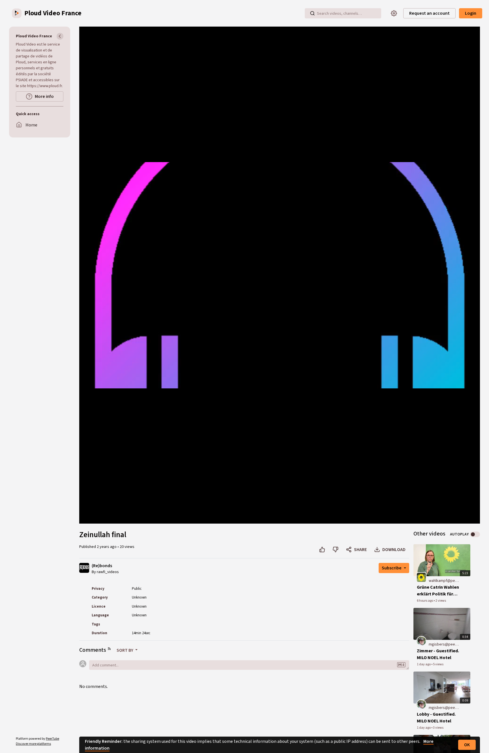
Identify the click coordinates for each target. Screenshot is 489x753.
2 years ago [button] (107, 547)
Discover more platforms (33, 743)
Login (470, 13)
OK (467, 745)
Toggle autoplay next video (475, 534)
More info (44, 96)
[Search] (312, 13)
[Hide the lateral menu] (60, 36)
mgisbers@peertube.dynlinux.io (444, 644)
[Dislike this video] (335, 549)
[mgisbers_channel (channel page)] (421, 641)
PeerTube (52, 738)
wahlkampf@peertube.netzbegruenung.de (444, 581)
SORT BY (125, 650)
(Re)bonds (102, 566)
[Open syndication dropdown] (109, 648)
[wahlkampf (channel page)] (421, 577)
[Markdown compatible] (401, 665)
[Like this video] (322, 549)
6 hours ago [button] (425, 600)
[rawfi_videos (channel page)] (84, 567)
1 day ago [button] (424, 664)
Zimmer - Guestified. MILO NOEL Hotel (438, 654)
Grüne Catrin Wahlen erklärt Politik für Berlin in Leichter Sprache (438, 590)
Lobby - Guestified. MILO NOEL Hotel (436, 717)
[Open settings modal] (394, 13)
